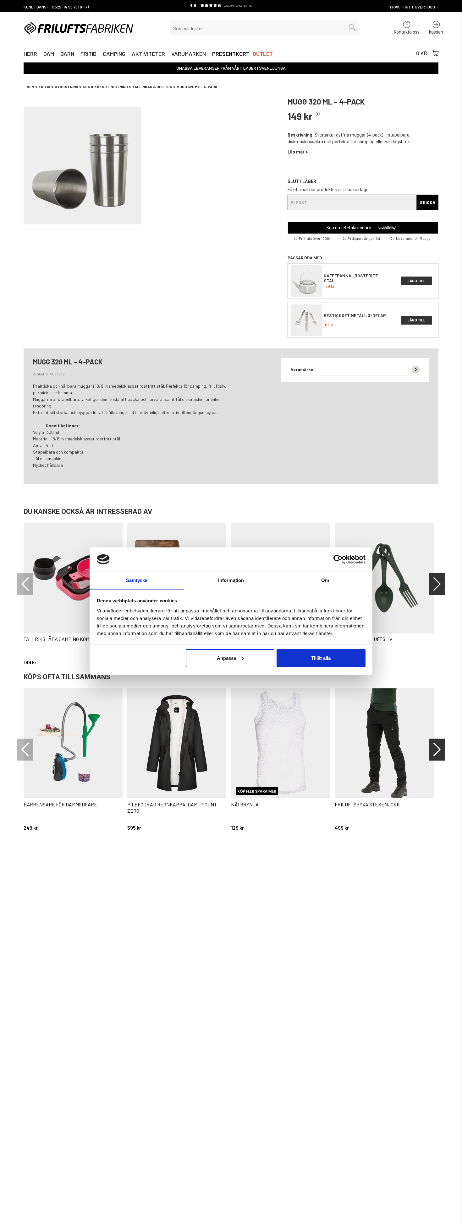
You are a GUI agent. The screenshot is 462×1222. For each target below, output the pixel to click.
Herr (30, 54)
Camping (114, 54)
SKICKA (427, 202)
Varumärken (188, 54)
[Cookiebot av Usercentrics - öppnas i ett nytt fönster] (338, 559)
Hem (30, 86)
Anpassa (226, 658)
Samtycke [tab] (137, 580)
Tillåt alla (321, 658)
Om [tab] (325, 580)
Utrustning (66, 86)
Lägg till (417, 280)
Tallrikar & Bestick (152, 86)
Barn (67, 54)
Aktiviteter (148, 54)
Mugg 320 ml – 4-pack (197, 86)
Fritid (88, 54)
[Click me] (317, 114)
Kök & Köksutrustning (105, 86)
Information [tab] (231, 580)
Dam (48, 54)
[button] (231, 6)
